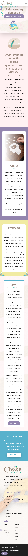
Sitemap (17, 539)
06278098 (8, 516)
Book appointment (14, 16)
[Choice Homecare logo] (6, 2)
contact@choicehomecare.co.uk (14, 499)
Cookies (17, 536)
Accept (4, 553)
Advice (5, 541)
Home (5, 524)
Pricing (6, 535)
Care (5, 527)
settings (17, 550)
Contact (17, 527)
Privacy (16, 533)
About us (6, 538)
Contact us (14, 455)
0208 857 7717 (18, 443)
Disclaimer (17, 530)
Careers (17, 524)
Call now (14, 423)
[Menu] (26, 3)
